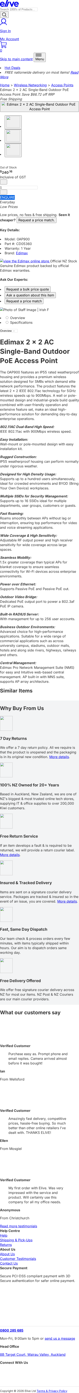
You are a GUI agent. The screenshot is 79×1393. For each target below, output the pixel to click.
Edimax (22, 253)
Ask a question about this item (30, 295)
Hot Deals (12, 68)
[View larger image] (39, 106)
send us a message (60, 1338)
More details (59, 757)
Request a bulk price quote (27, 289)
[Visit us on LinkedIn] (39, 1379)
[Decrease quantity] (3, 181)
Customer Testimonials (18, 1259)
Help (3, 1235)
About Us (7, 1254)
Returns (6, 1245)
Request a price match (24, 301)
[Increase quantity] (3, 192)
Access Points (62, 85)
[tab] (39, 317)
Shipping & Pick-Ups (16, 1240)
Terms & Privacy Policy (52, 1391)
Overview (17, 318)
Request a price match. (36, 220)
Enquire (7, 197)
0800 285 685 (11, 1330)
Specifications (20, 322)
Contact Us (9, 1263)
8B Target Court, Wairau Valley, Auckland (33, 1354)
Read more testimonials (18, 1226)
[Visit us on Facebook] (39, 1372)
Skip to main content (16, 59)
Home (4, 85)
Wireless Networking (30, 85)
